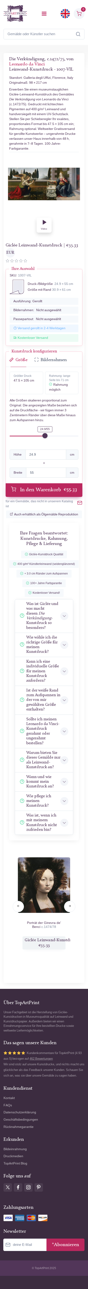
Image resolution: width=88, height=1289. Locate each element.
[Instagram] (28, 1187)
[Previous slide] (18, 906)
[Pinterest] (38, 1187)
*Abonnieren (65, 1244)
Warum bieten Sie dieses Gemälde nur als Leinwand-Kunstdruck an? (43, 760)
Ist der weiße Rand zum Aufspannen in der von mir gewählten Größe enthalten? (43, 700)
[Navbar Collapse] (44, 13)
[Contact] (79, 503)
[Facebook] (18, 1187)
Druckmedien (13, 1156)
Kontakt (9, 1098)
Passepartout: (37, 319)
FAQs (8, 1105)
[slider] (45, 435)
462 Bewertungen (41, 1058)
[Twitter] (8, 1187)
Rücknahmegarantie (19, 1127)
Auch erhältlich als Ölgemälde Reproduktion (46, 514)
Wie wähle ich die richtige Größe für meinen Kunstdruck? (41, 644)
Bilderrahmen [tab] (54, 360)
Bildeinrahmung (15, 1149)
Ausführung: (27, 301)
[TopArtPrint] (15, 13)
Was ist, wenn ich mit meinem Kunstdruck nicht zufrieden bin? (41, 822)
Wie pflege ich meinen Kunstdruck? (38, 801)
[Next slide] (69, 906)
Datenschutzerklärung (20, 1112)
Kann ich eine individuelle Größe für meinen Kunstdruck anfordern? (42, 671)
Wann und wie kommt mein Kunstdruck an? (40, 782)
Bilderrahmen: (37, 310)
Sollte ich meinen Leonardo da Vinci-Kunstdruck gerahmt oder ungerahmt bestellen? (42, 731)
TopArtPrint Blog (15, 1163)
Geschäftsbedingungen (21, 1120)
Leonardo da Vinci (27, 64)
